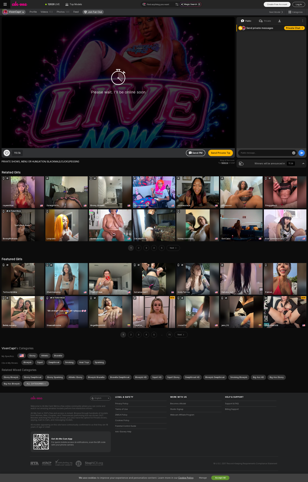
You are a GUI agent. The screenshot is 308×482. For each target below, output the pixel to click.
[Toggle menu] (5, 4)
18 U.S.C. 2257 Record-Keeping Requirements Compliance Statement (245, 463)
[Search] (177, 4)
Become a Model (178, 403)
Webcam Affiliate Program (182, 415)
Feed (76, 11)
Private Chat (293, 28)
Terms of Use (121, 409)
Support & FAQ (232, 403)
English (98, 398)
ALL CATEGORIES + (36, 383)
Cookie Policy (185, 478)
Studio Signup (176, 409)
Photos (63, 11)
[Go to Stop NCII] (94, 463)
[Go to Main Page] (26, 4)
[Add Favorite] (7, 153)
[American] (21, 355)
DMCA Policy (121, 415)
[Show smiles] (294, 153)
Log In (299, 4)
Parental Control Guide (125, 426)
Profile (33, 11)
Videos (47, 11)
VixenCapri (9, 348)
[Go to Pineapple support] (79, 464)
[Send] (301, 153)
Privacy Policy (121, 403)
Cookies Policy (122, 420)
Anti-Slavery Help (123, 432)
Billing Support (232, 409)
